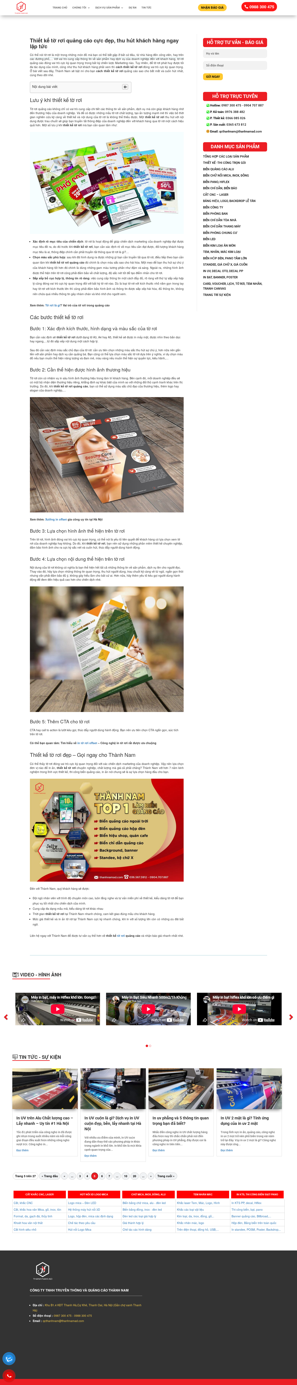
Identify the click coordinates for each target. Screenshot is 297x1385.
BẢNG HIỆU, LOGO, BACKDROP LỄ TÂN (229, 201)
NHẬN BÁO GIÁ (212, 7)
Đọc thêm (22, 1150)
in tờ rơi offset (87, 743)
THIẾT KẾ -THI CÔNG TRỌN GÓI (224, 163)
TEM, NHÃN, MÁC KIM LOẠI (222, 252)
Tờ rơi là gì (52, 305)
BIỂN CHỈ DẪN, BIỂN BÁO (220, 188)
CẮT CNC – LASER (215, 195)
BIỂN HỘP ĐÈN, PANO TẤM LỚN (225, 258)
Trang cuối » (166, 1176)
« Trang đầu (50, 1176)
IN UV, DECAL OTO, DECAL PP (223, 271)
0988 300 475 (262, 6)
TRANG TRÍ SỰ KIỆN (217, 295)
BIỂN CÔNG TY (213, 207)
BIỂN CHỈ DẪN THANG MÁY (222, 226)
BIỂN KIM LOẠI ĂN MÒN (219, 245)
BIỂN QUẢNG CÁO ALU (218, 169)
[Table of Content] (125, 86)
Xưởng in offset (56, 519)
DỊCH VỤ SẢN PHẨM (107, 7)
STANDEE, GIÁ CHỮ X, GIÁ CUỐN (225, 264)
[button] (53, 1019)
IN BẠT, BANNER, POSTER (220, 277)
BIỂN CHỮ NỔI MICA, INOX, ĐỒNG (226, 175)
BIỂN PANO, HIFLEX (216, 182)
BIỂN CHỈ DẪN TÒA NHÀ (219, 220)
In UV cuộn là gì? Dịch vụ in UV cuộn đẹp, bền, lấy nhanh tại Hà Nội (112, 1123)
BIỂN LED (209, 239)
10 (125, 1176)
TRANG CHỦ (60, 7)
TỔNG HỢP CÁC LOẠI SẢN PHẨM (226, 156)
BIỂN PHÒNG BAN (215, 214)
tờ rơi (121, 936)
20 (134, 1176)
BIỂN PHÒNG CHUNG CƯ (220, 233)
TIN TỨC (146, 7)
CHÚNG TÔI (79, 7)
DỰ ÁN (132, 7)
